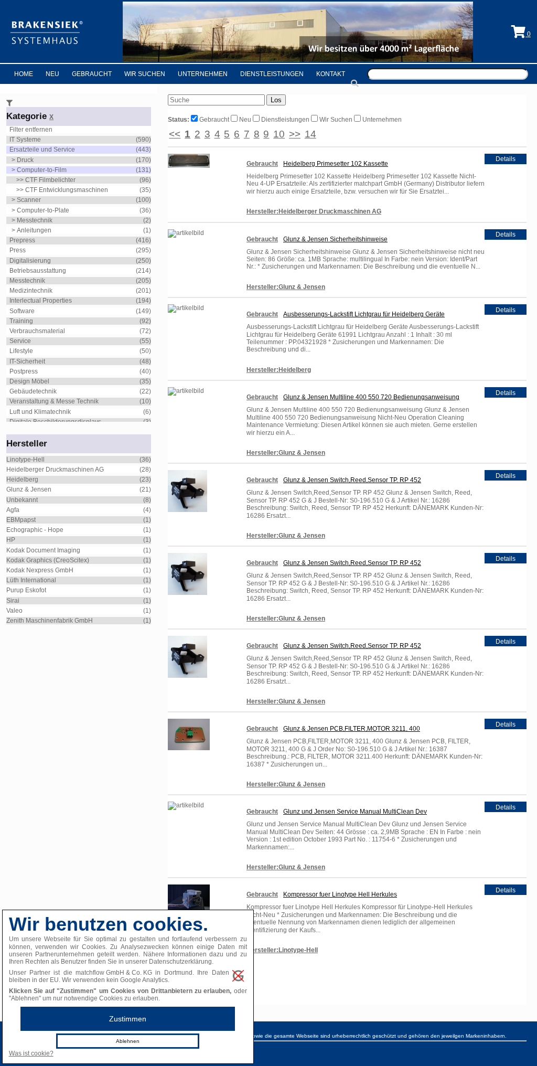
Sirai (12, 600)
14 (310, 134)
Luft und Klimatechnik (40, 411)
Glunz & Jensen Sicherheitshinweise (335, 239)
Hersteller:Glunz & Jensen (285, 287)
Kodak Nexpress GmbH (39, 570)
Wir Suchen (144, 74)
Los (276, 100)
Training (21, 321)
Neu (52, 74)
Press (17, 250)
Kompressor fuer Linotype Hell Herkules (340, 894)
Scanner (29, 200)
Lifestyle (21, 351)
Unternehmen (203, 74)
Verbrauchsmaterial (37, 331)
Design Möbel (29, 381)
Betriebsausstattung (37, 270)
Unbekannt (22, 500)
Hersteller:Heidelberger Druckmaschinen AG (313, 211)
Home (23, 74)
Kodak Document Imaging (43, 550)
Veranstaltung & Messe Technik (54, 401)
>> (294, 134)
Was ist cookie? (31, 1053)
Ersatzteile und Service (42, 149)
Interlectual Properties (40, 300)
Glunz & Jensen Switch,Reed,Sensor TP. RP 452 (352, 480)
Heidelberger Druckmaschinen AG (55, 469)
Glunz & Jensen (28, 489)
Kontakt (330, 74)
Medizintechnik (30, 290)
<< (174, 134)
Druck (25, 160)
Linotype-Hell (25, 459)
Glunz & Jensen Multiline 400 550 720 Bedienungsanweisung (371, 397)
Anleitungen (34, 230)
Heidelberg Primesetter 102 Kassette (335, 163)
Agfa (12, 510)
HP (10, 539)
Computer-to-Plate (43, 210)
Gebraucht (92, 74)
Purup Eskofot (26, 590)
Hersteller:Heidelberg (278, 370)
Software (22, 311)
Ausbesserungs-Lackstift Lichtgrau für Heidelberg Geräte (364, 314)
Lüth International (31, 580)
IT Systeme (25, 139)
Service (20, 341)
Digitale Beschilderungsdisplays (55, 421)
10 (279, 134)
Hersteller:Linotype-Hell (282, 950)
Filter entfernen (30, 129)
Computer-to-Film (42, 170)
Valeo (14, 610)
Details (505, 159)
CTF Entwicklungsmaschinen (66, 190)
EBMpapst (21, 520)
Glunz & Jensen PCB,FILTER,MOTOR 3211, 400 (351, 728)
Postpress (23, 371)
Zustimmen (127, 1019)
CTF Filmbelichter (50, 180)
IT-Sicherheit (27, 361)
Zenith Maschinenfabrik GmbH (49, 620)
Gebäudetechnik (33, 391)
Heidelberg (22, 479)
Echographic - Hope (34, 530)
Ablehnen (127, 1041)
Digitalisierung (30, 260)
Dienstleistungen (272, 74)
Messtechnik (34, 220)
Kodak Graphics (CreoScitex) (47, 560)
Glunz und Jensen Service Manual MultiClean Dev (355, 811)
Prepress (22, 240)
